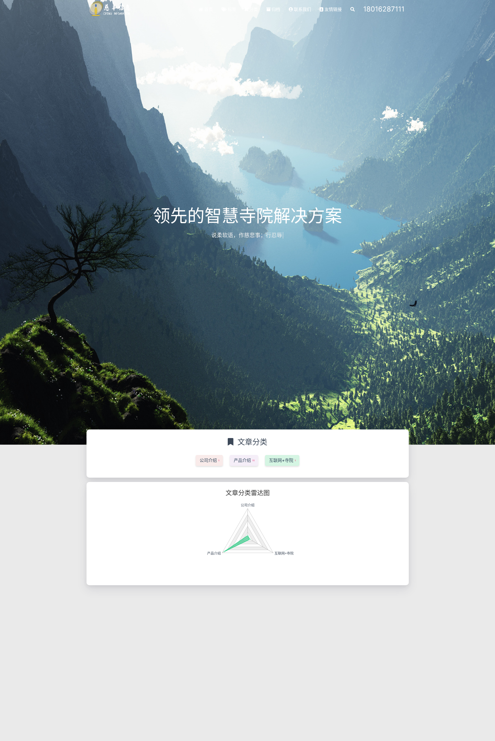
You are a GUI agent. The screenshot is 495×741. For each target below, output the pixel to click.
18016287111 (383, 9)
